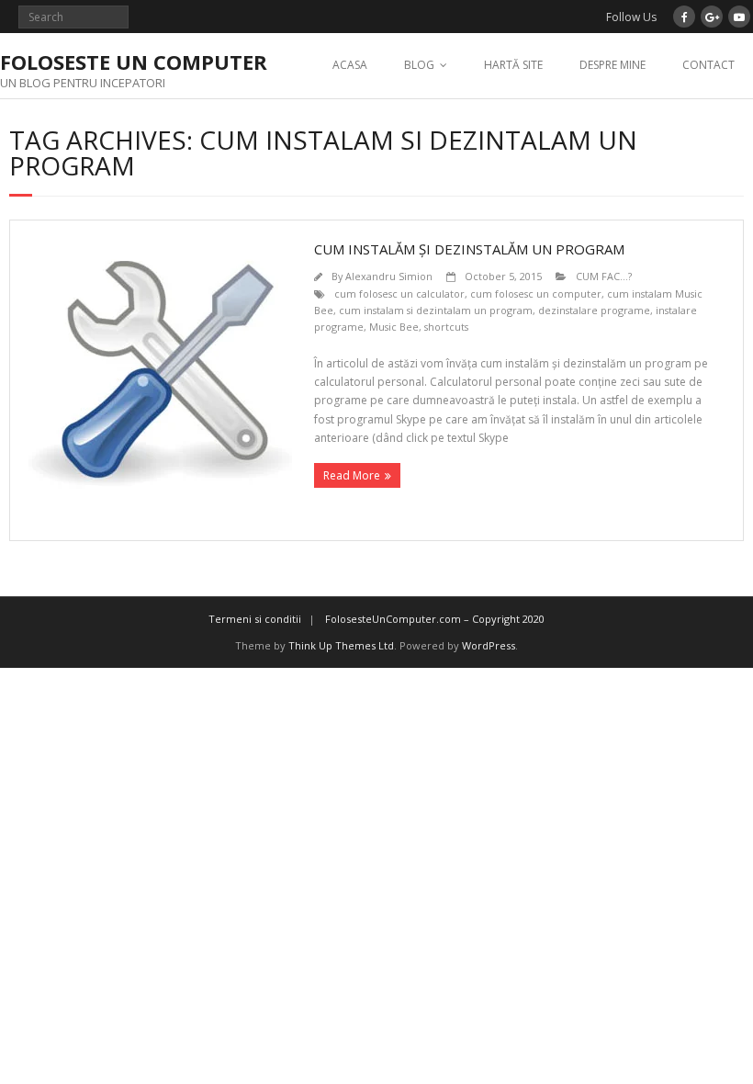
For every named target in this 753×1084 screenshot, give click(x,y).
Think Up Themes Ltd (341, 645)
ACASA (349, 65)
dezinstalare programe (594, 310)
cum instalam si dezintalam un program (436, 310)
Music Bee (394, 326)
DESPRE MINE (612, 65)
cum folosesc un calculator (399, 293)
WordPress (488, 645)
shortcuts (446, 326)
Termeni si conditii (254, 619)
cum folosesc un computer (535, 293)
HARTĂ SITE (513, 65)
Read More (351, 475)
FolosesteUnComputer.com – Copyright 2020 (435, 619)
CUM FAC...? (604, 276)
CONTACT (708, 65)
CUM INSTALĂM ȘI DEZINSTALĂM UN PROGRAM (469, 249)
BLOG (419, 65)
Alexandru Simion (389, 276)
